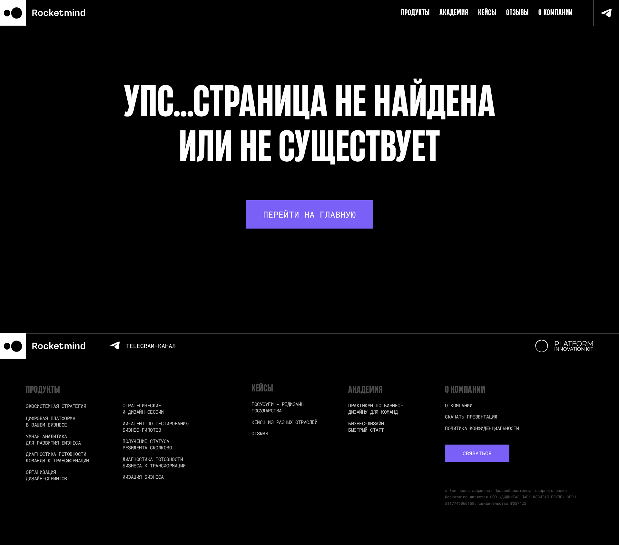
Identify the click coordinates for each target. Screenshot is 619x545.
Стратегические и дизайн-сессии (143, 408)
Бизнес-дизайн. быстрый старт (367, 426)
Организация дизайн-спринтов (46, 475)
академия (453, 13)
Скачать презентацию (471, 416)
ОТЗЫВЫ (517, 13)
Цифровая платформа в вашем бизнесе (50, 421)
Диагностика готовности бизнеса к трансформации (154, 462)
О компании (555, 13)
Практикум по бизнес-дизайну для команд (375, 408)
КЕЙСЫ (487, 13)
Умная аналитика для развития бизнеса (53, 439)
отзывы (259, 433)
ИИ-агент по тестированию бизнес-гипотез (155, 426)
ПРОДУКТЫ (415, 13)
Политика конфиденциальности (482, 428)
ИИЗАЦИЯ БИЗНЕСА (143, 477)
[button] (477, 453)
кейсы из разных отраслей (284, 422)
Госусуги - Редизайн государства (277, 407)
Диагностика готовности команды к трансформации (57, 457)
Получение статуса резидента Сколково (147, 444)
